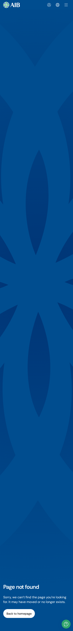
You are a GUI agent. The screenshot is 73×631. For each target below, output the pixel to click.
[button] (66, 624)
